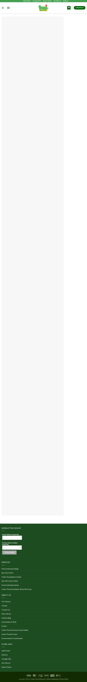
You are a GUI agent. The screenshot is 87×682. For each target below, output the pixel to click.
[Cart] (69, 8)
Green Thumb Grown (9, 634)
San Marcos (57, 1)
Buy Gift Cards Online (10, 581)
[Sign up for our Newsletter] (8, 7)
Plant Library (6, 614)
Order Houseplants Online (11, 577)
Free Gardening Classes (10, 585)
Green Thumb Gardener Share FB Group (17, 589)
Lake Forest (27, 1)
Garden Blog (6, 618)
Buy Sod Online (7, 573)
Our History (6, 601)
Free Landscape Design (10, 569)
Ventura (65, 1)
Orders (4, 626)
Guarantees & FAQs (9, 622)
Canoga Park (37, 1)
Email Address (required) (10, 534)
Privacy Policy (63, 679)
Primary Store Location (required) (10, 543)
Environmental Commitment (12, 638)
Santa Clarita (47, 1)
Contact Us (6, 610)
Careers (4, 606)
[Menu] (3, 7)
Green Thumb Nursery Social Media (15, 630)
